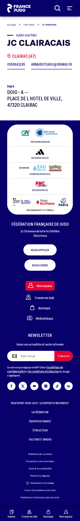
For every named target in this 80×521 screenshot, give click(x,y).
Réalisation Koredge (42, 483)
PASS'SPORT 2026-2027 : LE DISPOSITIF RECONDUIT (40, 403)
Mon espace (65, 516)
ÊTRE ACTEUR (40, 430)
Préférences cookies (40, 454)
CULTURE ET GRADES (40, 439)
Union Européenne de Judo (40, 490)
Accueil (11, 24)
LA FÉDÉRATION (40, 412)
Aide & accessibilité (40, 468)
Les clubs (29, 24)
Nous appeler (40, 250)
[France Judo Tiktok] (57, 385)
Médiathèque (44, 318)
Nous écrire (40, 265)
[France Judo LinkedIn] (68, 385)
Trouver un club (29, 516)
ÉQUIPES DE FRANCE (40, 421)
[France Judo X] (23, 385)
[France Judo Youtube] (34, 385)
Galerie (11, 516)
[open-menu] (70, 8)
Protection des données (40, 461)
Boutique (48, 516)
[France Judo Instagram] (46, 385)
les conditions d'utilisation (43, 371)
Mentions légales (40, 475)
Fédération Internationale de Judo (40, 497)
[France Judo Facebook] (11, 385)
